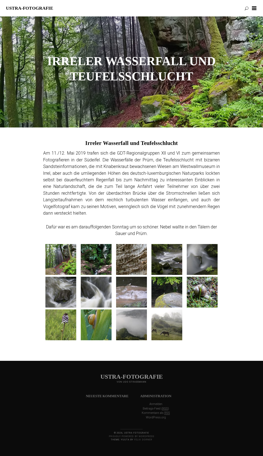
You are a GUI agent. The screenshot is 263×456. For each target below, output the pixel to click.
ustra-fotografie (29, 8)
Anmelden (155, 404)
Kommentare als (156, 413)
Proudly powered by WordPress (131, 436)
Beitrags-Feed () (156, 408)
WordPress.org (156, 417)
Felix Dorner (143, 439)
